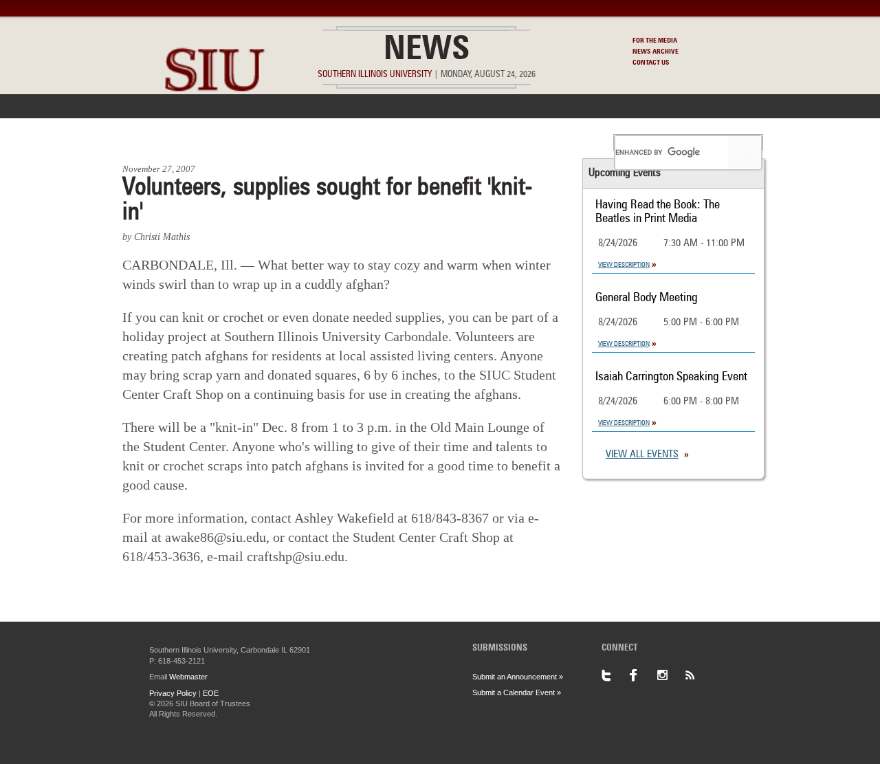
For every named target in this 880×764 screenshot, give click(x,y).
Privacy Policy (173, 693)
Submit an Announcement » (517, 677)
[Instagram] (670, 675)
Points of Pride (444, 142)
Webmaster (188, 677)
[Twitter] (615, 675)
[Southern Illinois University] (214, 124)
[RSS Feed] (698, 675)
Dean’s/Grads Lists (553, 142)
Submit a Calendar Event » (516, 692)
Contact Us (651, 62)
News (427, 50)
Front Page (157, 142)
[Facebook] (643, 675)
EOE (211, 693)
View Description (624, 264)
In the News (238, 142)
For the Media (654, 40)
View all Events (642, 455)
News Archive (655, 51)
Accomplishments (338, 142)
